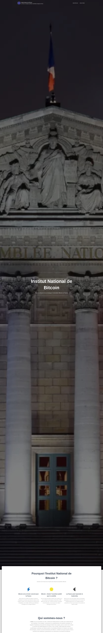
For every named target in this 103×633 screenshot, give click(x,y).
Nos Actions (82, 3)
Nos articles (75, 3)
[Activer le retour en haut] (100, 630)
